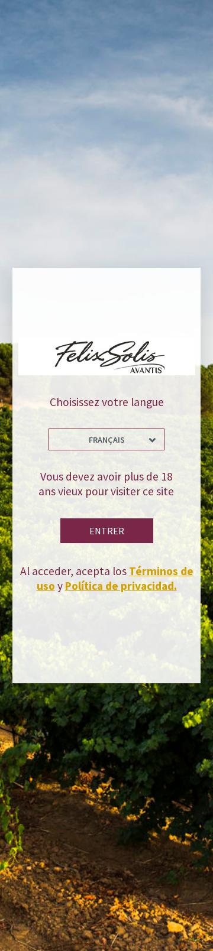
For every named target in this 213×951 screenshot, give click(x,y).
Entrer (106, 531)
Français (107, 439)
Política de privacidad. (121, 586)
